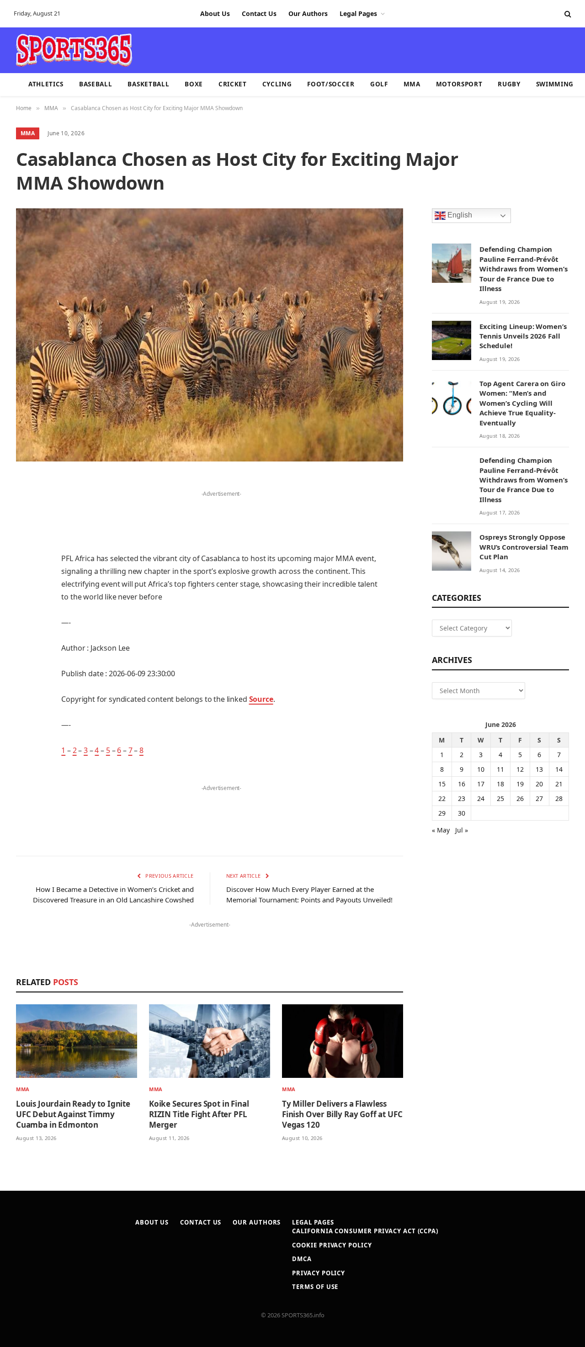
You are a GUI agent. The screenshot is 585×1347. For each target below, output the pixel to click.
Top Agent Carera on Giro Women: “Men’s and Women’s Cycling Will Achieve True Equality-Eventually (522, 403)
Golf (379, 84)
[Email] (25, 599)
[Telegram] (25, 693)
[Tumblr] (25, 623)
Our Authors (308, 13)
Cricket (232, 84)
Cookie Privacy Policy (332, 1245)
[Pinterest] (25, 576)
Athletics (46, 84)
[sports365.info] (74, 50)
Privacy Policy (318, 1273)
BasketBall (148, 84)
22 (442, 798)
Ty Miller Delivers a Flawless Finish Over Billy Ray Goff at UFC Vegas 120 (342, 1114)
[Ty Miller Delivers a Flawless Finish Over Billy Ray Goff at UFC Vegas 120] (342, 1041)
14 (559, 769)
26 (520, 798)
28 (559, 798)
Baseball (95, 84)
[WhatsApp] (25, 716)
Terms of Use (315, 1287)
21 (559, 784)
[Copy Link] (25, 739)
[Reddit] (25, 646)
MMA (412, 84)
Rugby (509, 84)
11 (500, 769)
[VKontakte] (25, 669)
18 (500, 784)
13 (539, 769)
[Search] (567, 14)
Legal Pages (358, 13)
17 (480, 784)
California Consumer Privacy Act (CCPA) (365, 1231)
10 (480, 769)
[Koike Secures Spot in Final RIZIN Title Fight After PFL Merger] (209, 1041)
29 (442, 813)
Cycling (277, 84)
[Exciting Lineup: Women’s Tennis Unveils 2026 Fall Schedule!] (451, 340)
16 (461, 784)
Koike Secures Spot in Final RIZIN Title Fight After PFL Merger (199, 1114)
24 (480, 798)
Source (261, 699)
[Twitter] (25, 529)
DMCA (302, 1259)
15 (442, 784)
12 (520, 769)
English (459, 215)
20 (539, 784)
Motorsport (459, 84)
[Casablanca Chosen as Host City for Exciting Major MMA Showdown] (209, 334)
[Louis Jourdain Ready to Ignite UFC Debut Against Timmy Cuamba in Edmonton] (76, 1041)
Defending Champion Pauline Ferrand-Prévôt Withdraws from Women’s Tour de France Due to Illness (523, 268)
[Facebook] (25, 506)
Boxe (194, 84)
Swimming (555, 84)
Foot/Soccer (330, 84)
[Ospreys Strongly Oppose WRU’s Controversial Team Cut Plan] (451, 551)
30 (461, 813)
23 (461, 798)
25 (500, 798)
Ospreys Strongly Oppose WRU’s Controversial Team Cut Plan (523, 546)
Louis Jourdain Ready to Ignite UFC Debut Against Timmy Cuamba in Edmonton (73, 1114)
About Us (215, 13)
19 (520, 784)
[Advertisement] (345, 49)
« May (441, 830)
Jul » (461, 830)
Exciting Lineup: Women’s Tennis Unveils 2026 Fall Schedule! (522, 336)
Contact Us (259, 13)
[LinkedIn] (25, 553)
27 (539, 798)
